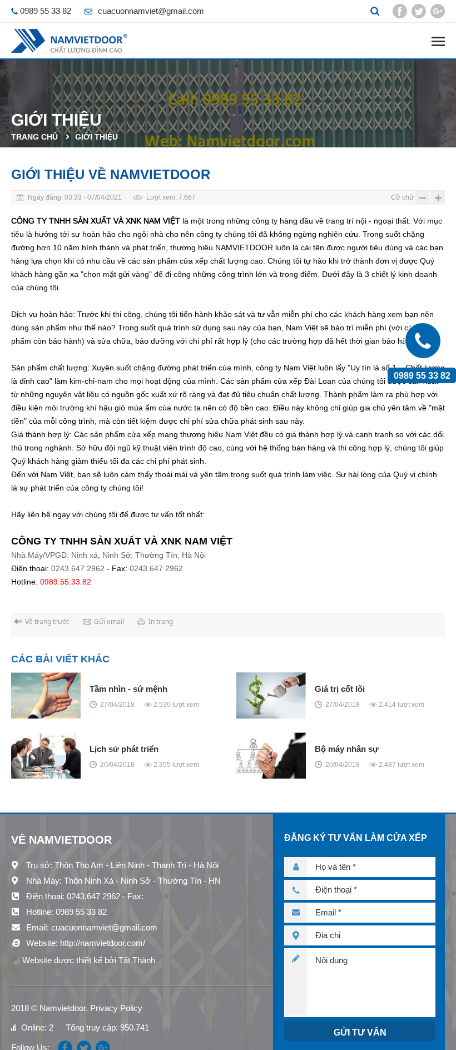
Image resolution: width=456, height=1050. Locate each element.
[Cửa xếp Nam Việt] (69, 41)
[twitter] (419, 11)
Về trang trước (47, 621)
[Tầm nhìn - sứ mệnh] (46, 695)
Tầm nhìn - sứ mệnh (128, 689)
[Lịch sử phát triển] (46, 755)
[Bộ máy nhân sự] (271, 755)
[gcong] (437, 11)
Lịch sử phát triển (124, 749)
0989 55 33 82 (422, 375)
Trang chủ (34, 136)
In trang (160, 621)
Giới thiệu (96, 136)
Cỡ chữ (402, 197)
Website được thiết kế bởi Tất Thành (87, 960)
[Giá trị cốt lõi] (271, 695)
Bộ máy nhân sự (347, 749)
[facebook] (400, 11)
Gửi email (109, 621)
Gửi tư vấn (360, 1032)
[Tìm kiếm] (375, 11)
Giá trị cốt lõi (340, 689)
